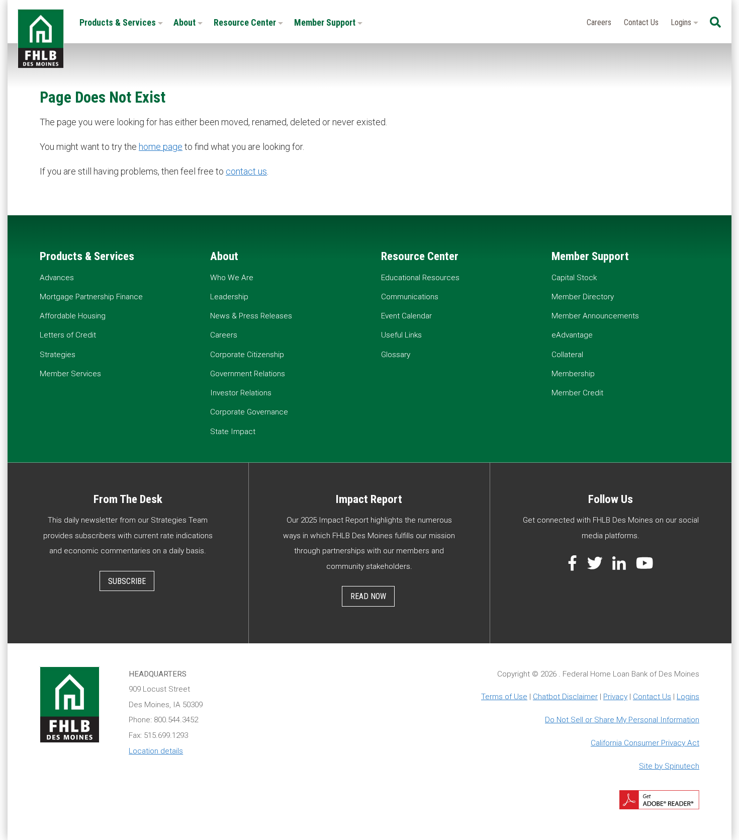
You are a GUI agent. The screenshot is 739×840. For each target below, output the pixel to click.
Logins (682, 22)
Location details (156, 750)
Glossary (395, 354)
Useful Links (401, 335)
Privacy (615, 696)
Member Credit (577, 392)
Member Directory (582, 296)
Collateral (567, 354)
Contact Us (641, 22)
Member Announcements (595, 315)
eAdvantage (572, 335)
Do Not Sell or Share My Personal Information (622, 719)
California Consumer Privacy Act (645, 742)
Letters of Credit (68, 335)
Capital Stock (574, 277)
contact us (246, 171)
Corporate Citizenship (247, 354)
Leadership (229, 296)
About (185, 22)
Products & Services (118, 22)
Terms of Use (504, 696)
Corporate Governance (249, 411)
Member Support (325, 22)
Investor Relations (240, 392)
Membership (573, 373)
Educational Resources (420, 277)
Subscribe (127, 581)
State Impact (232, 431)
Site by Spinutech (669, 766)
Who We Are (231, 277)
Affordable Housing (73, 315)
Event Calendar (406, 315)
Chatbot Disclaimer (565, 696)
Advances (57, 277)
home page (160, 146)
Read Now (368, 596)
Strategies (57, 354)
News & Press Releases (251, 315)
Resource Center (246, 22)
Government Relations (247, 373)
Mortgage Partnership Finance (91, 296)
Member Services (70, 373)
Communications (409, 296)
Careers (599, 22)
